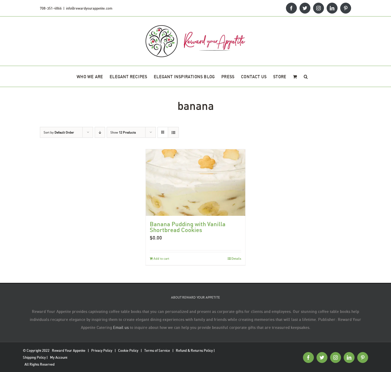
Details (236, 259)
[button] (306, 76)
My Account (58, 357)
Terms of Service (157, 350)
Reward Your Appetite (68, 350)
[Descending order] (100, 132)
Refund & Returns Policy (194, 350)
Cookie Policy (128, 350)
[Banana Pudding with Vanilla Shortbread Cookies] (196, 182)
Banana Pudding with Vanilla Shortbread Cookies (188, 226)
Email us (121, 327)
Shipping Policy (34, 357)
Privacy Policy (101, 350)
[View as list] (173, 132)
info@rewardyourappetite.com (89, 8)
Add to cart (161, 259)
